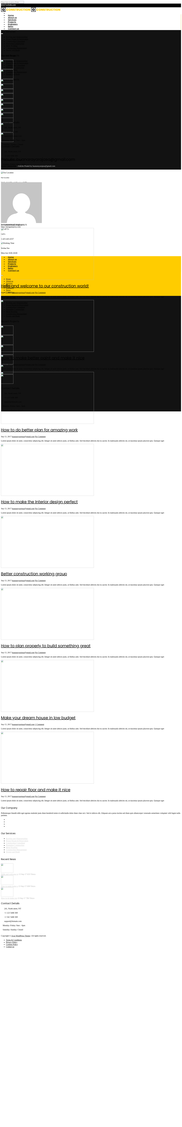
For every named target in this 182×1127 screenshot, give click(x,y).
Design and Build (13, 50)
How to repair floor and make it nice (35, 790)
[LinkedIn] (6, 822)
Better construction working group (34, 574)
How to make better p (9, 886)
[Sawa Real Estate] (7, 68)
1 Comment (39, 724)
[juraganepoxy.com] (16, 11)
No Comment (40, 293)
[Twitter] (6, 824)
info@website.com (8, 5)
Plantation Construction (15, 68)
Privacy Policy (11, 942)
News (8, 290)
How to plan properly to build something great (46, 646)
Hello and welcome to (9, 874)
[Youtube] (6, 826)
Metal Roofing (11, 46)
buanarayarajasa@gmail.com (23, 293)
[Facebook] (6, 820)
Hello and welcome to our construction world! (45, 286)
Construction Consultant (15, 65)
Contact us (13, 28)
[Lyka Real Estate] (7, 117)
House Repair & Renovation (17, 63)
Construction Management (16, 72)
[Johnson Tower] (7, 107)
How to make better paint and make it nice (42, 358)
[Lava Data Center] (7, 98)
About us (9, 281)
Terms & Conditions (14, 940)
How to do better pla (9, 898)
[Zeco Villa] (7, 78)
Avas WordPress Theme (20, 936)
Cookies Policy (12, 944)
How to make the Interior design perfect (39, 502)
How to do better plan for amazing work (39, 430)
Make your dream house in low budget (38, 718)
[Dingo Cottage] (7, 354)
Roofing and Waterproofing (16, 61)
